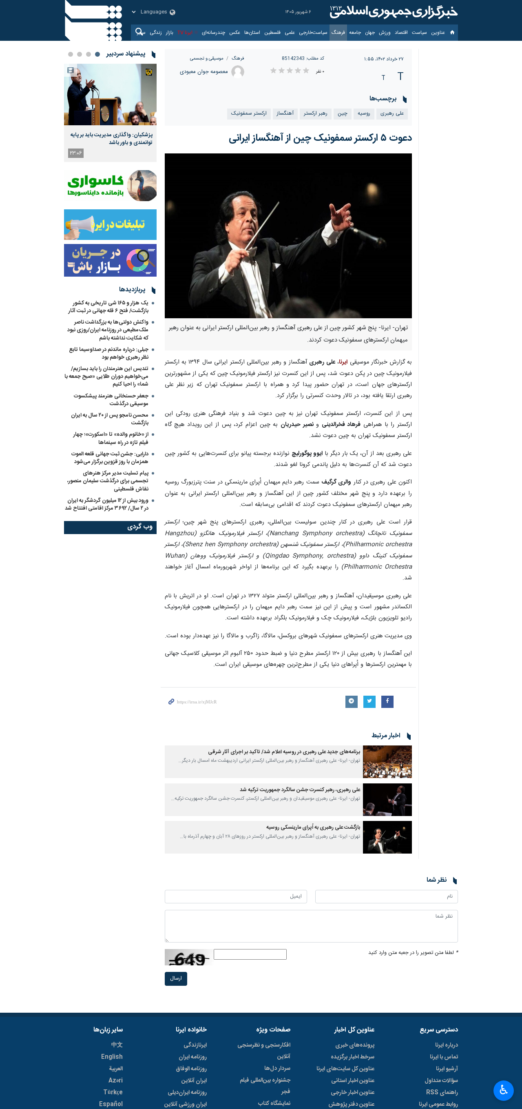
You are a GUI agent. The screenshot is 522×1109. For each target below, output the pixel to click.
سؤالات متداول (441, 1081)
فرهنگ (338, 33)
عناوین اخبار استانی (352, 1081)
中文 (117, 1045)
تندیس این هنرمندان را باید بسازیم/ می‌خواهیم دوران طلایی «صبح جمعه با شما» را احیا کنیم (106, 376)
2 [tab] (88, 54)
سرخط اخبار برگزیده (352, 1057)
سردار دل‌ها (277, 1069)
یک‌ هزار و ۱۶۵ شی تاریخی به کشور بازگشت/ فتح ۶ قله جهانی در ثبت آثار (108, 307)
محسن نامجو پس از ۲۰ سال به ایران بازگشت (109, 419)
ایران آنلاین (194, 1081)
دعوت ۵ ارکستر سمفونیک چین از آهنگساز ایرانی (320, 138)
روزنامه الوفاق (191, 1069)
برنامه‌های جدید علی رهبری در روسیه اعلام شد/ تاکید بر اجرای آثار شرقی (284, 752)
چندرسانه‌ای (213, 33)
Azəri (115, 1081)
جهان (370, 33)
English (112, 1057)
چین (342, 113)
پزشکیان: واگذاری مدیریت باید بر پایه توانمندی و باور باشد (112, 139)
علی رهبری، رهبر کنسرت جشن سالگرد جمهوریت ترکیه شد (300, 790)
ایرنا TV (184, 33)
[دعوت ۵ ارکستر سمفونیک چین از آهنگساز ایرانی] (288, 235)
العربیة (116, 1069)
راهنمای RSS (442, 1093)
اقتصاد (401, 33)
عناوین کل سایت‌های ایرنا (345, 1069)
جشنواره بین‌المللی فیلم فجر (265, 1086)
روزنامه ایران (193, 1057)
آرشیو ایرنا (447, 1069)
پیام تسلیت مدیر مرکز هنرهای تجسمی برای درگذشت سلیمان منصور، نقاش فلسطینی (107, 481)
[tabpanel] (110, 113)
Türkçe (113, 1093)
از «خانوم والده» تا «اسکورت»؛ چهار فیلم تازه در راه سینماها (110, 438)
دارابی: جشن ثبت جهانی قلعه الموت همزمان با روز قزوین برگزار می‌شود (109, 458)
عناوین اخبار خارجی (352, 1093)
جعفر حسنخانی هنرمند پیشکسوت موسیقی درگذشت (111, 400)
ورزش (385, 33)
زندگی (156, 33)
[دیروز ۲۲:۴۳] (110, 94)
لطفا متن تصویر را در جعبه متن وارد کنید (413, 953)
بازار (169, 33)
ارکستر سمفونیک (249, 113)
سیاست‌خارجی (313, 33)
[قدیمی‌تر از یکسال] (387, 761)
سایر (141, 33)
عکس (234, 33)
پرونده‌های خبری (354, 1045)
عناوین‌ (438, 33)
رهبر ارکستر (315, 113)
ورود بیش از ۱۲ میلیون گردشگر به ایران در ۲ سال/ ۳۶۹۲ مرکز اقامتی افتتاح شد (106, 504)
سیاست (419, 33)
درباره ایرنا (446, 1045)
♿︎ (504, 1089)
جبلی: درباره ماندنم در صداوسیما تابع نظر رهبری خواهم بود (108, 353)
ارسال (176, 978)
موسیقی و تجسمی (206, 58)
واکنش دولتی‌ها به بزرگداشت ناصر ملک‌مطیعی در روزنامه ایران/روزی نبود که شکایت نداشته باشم (107, 330)
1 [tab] (97, 54)
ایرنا (392, 12)
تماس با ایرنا (444, 1057)
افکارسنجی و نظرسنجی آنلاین (263, 1051)
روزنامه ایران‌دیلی (187, 1093)
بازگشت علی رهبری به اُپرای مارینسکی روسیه (313, 827)
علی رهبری (392, 113)
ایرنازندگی (195, 1045)
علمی (290, 33)
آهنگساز (285, 113)
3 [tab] (79, 54)
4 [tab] (70, 54)
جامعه (355, 33)
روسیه (364, 113)
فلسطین (272, 33)
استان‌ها (252, 33)
